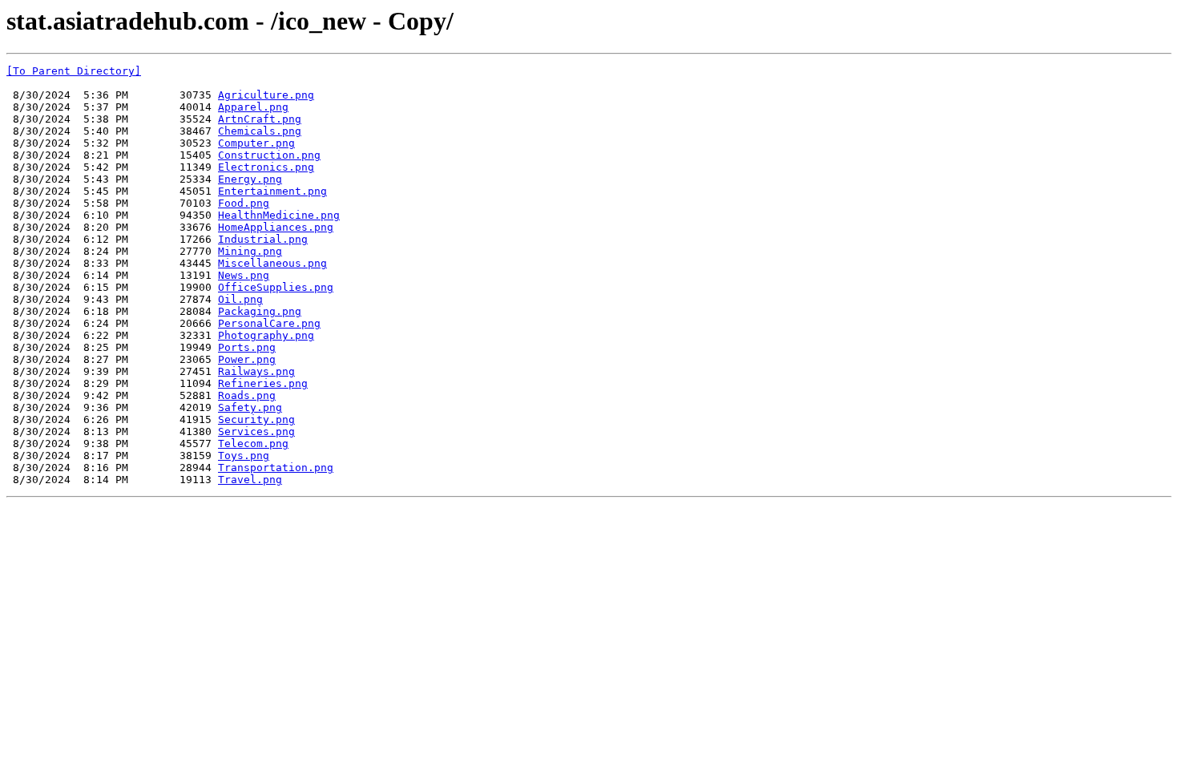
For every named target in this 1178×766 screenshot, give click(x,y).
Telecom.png (253, 443)
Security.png (256, 419)
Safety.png (250, 407)
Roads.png (247, 395)
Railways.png (256, 371)
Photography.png (266, 335)
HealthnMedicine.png (279, 215)
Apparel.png (253, 107)
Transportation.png (275, 468)
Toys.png (243, 456)
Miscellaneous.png (272, 263)
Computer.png (256, 143)
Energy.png (250, 179)
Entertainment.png (272, 191)
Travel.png (250, 480)
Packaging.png (259, 311)
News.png (243, 275)
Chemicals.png (259, 131)
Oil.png (240, 299)
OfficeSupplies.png (275, 287)
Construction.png (269, 155)
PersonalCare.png (269, 323)
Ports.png (247, 347)
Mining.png (250, 251)
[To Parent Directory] (73, 71)
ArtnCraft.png (259, 119)
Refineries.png (263, 383)
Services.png (256, 431)
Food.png (243, 203)
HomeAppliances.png (275, 227)
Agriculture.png (266, 95)
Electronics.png (266, 167)
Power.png (247, 359)
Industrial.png (263, 239)
